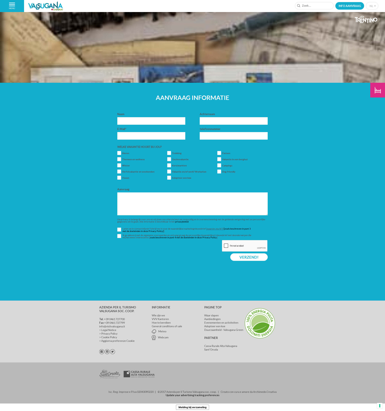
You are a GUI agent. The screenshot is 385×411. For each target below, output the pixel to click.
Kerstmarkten (179, 165)
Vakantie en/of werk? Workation (189, 172)
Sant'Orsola (211, 349)
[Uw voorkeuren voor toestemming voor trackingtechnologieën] (380, 406)
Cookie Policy (109, 337)
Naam (120, 114)
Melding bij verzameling (192, 407)
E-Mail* (121, 129)
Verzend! (249, 257)
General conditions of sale (167, 326)
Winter (126, 165)
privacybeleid (182, 221)
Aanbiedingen (212, 319)
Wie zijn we (158, 315)
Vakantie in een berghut (235, 159)
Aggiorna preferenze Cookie (118, 340)
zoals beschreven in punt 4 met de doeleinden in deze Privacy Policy (183, 237)
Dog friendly (228, 172)
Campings (227, 165)
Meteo (162, 331)
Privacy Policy (109, 333)
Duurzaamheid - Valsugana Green (223, 329)
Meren (125, 153)
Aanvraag (123, 189)
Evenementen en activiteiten (221, 322)
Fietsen (226, 153)
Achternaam (207, 114)
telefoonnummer (210, 129)
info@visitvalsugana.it (112, 326)
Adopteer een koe (181, 178)
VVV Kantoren (160, 319)
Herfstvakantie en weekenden (138, 172)
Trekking (177, 153)
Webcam (162, 337)
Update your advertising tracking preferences (192, 395)
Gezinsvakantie (180, 159)
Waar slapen (211, 315)
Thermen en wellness (133, 159)
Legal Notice (108, 330)
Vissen (125, 178)
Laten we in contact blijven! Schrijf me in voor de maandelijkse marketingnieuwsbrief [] (188, 230)
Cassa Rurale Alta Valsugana (220, 346)
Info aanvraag (350, 6)
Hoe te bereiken (161, 322)
